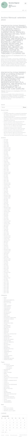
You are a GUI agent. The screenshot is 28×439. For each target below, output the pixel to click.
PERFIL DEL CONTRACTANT (10, 333)
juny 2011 (6, 273)
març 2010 (6, 280)
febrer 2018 (6, 233)
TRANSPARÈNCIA (8, 351)
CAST (26, 10)
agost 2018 (6, 225)
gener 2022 (6, 181)
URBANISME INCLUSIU (9, 358)
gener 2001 (6, 290)
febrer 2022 (6, 180)
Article (5, 298)
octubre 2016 (6, 252)
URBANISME (6, 356)
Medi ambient (7, 387)
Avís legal (6, 375)
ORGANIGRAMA (7, 392)
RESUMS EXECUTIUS (8, 348)
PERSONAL (6, 395)
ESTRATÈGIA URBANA (9, 319)
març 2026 (6, 143)
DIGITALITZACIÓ (7, 312)
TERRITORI (6, 350)
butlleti (5, 304)
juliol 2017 (6, 242)
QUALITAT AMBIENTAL (9, 342)
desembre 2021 (7, 183)
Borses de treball (7, 302)
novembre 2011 (7, 272)
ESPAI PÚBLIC (7, 316)
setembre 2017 (7, 239)
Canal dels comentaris (8, 409)
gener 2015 (6, 268)
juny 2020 (6, 200)
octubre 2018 (6, 222)
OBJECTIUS (6, 329)
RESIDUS (6, 346)
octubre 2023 (6, 162)
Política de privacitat (13, 435)
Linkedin (20, 436)
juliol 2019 (6, 214)
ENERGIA (6, 314)
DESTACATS (6, 310)
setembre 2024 (7, 158)
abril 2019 (6, 216)
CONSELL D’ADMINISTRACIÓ (10, 380)
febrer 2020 (6, 204)
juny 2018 (6, 227)
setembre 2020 (7, 198)
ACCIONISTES (7, 369)
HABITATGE (6, 320)
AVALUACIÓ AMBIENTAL (9, 300)
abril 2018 (6, 230)
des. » (6, 432)
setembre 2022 (7, 173)
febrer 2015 (6, 267)
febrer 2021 (6, 193)
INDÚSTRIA (6, 321)
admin (12, 55)
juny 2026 (6, 141)
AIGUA (5, 297)
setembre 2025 (7, 150)
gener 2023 (6, 170)
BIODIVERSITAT (7, 301)
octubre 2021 (6, 185)
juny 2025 (6, 153)
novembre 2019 (7, 208)
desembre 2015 (7, 258)
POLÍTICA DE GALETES (9, 396)
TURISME (6, 354)
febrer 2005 (6, 286)
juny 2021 (6, 189)
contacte (5, 381)
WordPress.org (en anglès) (9, 410)
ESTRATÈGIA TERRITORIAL (10, 317)
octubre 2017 (6, 238)
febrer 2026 (6, 145)
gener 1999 (6, 292)
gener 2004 (6, 288)
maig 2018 (6, 229)
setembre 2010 (7, 277)
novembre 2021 (7, 184)
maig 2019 (6, 215)
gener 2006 (6, 284)
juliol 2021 (6, 188)
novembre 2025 (7, 149)
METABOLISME (7, 327)
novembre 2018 (7, 221)
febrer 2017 (6, 248)
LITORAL (6, 324)
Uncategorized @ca (8, 355)
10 (13, 422)
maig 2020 (6, 202)
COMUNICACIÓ (7, 308)
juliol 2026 (6, 139)
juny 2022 (6, 176)
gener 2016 (6, 257)
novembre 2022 (7, 172)
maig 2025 (6, 154)
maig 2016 (6, 256)
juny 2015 (6, 261)
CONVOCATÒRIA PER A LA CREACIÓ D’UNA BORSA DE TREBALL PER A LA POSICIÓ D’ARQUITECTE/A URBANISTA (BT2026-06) (15, 119)
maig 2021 (6, 191)
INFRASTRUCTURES (8, 323)
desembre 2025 (7, 147)
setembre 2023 (7, 164)
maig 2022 (6, 177)
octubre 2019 (6, 210)
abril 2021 (6, 192)
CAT (23, 10)
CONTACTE (6, 383)
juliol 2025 (6, 151)
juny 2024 (6, 160)
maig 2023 (6, 166)
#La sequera (9, 368)
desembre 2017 (7, 235)
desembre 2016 (7, 249)
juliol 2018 (6, 226)
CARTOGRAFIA (7, 306)
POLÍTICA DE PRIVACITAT (9, 398)
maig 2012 (6, 269)
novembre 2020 (7, 196)
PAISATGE (6, 332)
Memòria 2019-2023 (8, 388)
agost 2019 (6, 212)
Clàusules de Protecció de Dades (11, 377)
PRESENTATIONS (8, 336)
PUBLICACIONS (7, 340)
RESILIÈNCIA (7, 347)
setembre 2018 (7, 223)
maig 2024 (6, 161)
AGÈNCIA (6, 370)
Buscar (24, 107)
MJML (5, 389)
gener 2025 (6, 156)
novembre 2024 (7, 157)
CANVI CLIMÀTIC (7, 305)
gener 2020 (6, 206)
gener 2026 (6, 146)
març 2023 (6, 168)
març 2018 (6, 231)
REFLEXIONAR (7, 344)
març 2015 (6, 265)
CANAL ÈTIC (6, 376)
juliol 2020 (6, 199)
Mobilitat (5, 391)
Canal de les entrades (8, 408)
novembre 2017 (7, 237)
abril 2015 (6, 264)
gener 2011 (6, 276)
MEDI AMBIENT (7, 325)
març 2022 (6, 179)
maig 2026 (6, 142)
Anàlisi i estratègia (8, 372)
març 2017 (6, 246)
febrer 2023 (6, 169)
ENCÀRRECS (7, 313)
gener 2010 (6, 281)
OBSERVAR (6, 331)
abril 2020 (6, 203)
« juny (2, 432)
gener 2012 (6, 271)
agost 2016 (6, 253)
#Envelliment (9, 366)
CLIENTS (6, 379)
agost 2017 (6, 241)
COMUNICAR (7, 309)
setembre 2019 (7, 211)
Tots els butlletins (7, 400)
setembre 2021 (7, 187)
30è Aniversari (7, 364)
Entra (5, 406)
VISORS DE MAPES (8, 359)
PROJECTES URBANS (9, 339)
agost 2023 (6, 165)
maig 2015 (6, 263)
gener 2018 (6, 234)
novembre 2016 (7, 250)
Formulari (6, 112)
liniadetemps (6, 385)
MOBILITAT (6, 328)
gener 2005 (6, 287)
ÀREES (5, 373)
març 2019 (6, 218)
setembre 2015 (7, 260)
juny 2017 (6, 244)
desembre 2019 (7, 207)
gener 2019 (6, 219)
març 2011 (6, 275)
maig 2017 (6, 245)
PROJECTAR (6, 337)
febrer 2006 (6, 283)
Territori (5, 399)
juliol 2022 (6, 174)
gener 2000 (6, 291)
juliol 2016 (6, 254)
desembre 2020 (7, 195)
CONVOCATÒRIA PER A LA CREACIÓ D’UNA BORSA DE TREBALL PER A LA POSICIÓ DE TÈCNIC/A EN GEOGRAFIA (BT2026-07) (15, 115)
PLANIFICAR (6, 335)
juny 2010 (6, 279)
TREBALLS (6, 352)
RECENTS (6, 343)
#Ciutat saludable (10, 365)
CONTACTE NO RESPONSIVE (10, 384)
